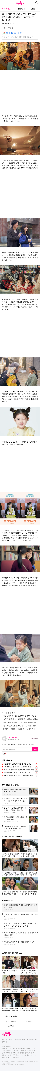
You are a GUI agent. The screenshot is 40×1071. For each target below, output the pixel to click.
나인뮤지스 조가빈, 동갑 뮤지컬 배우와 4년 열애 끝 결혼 (20, 716)
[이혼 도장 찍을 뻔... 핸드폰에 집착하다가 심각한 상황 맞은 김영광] (11, 1002)
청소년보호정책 (31, 1039)
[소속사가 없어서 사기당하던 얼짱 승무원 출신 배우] (29, 1002)
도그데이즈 (19, 744)
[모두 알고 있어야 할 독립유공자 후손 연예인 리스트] (20, 916)
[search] (36, 2)
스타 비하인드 (7, 9)
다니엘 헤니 (12, 744)
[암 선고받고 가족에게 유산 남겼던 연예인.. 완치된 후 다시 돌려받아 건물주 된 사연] (20, 925)
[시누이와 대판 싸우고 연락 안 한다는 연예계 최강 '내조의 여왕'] (20, 935)
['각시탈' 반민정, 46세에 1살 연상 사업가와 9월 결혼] (20, 791)
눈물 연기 (4, 744)
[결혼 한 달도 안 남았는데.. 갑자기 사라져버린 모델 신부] (29, 965)
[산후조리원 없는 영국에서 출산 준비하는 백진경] (20, 819)
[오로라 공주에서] (20, 800)
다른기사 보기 (34, 738)
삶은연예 (21, 9)
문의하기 (4, 1042)
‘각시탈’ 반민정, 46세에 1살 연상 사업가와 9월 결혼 (19, 767)
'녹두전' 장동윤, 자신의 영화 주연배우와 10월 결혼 (20, 719)
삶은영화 (33, 9)
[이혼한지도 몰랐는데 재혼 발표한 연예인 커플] (11, 848)
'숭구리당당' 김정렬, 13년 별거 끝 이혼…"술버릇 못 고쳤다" (20, 726)
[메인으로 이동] (20, 4)
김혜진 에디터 (5, 23)
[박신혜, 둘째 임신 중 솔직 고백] (11, 965)
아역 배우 (31, 744)
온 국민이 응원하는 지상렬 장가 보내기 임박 (19, 729)
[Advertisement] (20, 93)
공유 (11, 28)
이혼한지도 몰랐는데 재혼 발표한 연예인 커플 (19, 722)
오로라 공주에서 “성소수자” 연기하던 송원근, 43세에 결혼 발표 (19, 775)
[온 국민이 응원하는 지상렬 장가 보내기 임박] (29, 848)
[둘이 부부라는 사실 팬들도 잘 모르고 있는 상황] (11, 983)
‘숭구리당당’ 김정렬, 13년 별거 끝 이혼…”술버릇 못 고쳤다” (19, 772)
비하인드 (25, 744)
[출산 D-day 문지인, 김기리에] (20, 810)
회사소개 (4, 1039)
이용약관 (10, 1039)
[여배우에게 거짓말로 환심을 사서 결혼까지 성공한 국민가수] (20, 907)
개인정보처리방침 (20, 1039)
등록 (35, 749)
